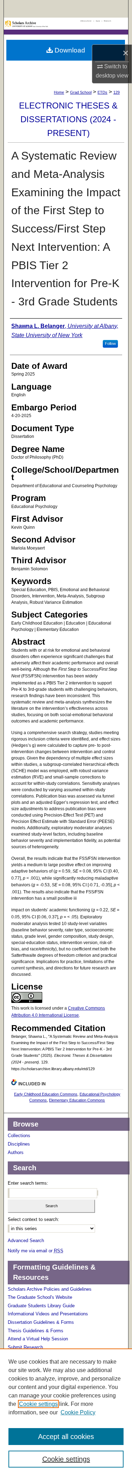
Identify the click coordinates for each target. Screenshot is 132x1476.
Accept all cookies (66, 1436)
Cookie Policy (78, 1412)
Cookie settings (38, 1404)
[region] (66, 1412)
